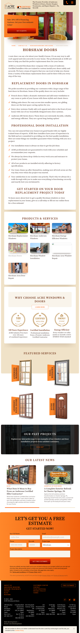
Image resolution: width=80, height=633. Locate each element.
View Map (40, 447)
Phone (12, 541)
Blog (6, 593)
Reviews (7, 595)
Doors (6, 591)
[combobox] (56, 545)
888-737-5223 (67, 2)
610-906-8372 (30, 616)
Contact (36, 587)
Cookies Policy (19, 630)
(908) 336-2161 (50, 614)
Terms (35, 593)
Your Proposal (39, 589)
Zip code (31, 541)
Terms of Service (59, 575)
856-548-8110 (19, 618)
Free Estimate (68, 585)
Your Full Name (14, 534)
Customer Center (40, 585)
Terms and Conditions (19, 572)
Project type (46, 541)
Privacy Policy (33, 572)
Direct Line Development (13, 624)
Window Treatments (12, 589)
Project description (16, 549)
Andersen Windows (12, 587)
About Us (8, 585)
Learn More (40, 307)
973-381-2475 (40, 614)
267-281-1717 (8, 616)
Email (44, 534)
